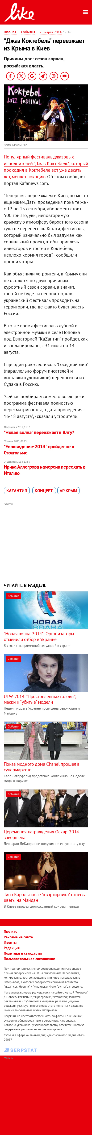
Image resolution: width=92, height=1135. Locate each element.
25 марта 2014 (51, 32)
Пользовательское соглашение (29, 958)
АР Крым (68, 490)
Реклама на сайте (18, 937)
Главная (10, 31)
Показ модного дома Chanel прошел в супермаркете (41, 767)
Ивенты (10, 942)
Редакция (12, 947)
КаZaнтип (16, 490)
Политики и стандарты (23, 953)
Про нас (10, 931)
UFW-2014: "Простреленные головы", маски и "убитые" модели (40, 699)
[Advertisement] (46, 542)
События (28, 31)
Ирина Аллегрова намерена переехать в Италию (45, 470)
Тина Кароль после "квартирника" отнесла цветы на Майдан (45, 897)
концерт (44, 490)
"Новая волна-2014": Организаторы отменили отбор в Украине (39, 636)
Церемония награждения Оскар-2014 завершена (41, 834)
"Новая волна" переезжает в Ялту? (39, 432)
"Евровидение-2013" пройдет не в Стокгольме (39, 449)
